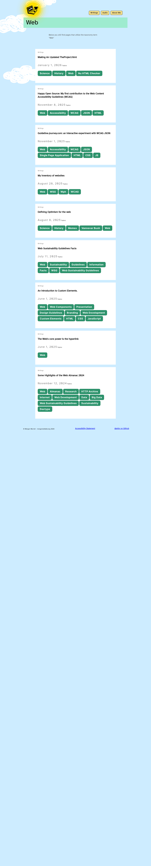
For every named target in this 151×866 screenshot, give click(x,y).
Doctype (45, 409)
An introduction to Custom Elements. (57, 291)
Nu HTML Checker (89, 73)
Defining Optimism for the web (54, 212)
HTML (98, 113)
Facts (43, 270)
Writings (94, 13)
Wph (63, 191)
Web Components (61, 306)
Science (45, 73)
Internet (45, 397)
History (58, 73)
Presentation (84, 306)
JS (96, 155)
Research (71, 391)
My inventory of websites (51, 175)
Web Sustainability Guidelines (80, 270)
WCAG (74, 113)
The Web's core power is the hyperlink (58, 339)
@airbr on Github (122, 429)
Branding (72, 312)
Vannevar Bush (91, 228)
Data (84, 397)
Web (71, 73)
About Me (116, 13)
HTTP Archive (89, 391)
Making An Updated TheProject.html (57, 57)
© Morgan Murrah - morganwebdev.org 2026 (38, 429)
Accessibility (58, 113)
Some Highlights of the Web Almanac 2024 (61, 375)
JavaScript (94, 318)
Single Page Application (54, 155)
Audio (105, 13)
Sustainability (58, 264)
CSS (88, 155)
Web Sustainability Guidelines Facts (57, 248)
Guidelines (78, 264)
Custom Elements (51, 318)
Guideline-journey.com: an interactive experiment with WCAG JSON (74, 133)
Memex (72, 228)
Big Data (97, 397)
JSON (86, 113)
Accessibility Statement (85, 429)
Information (96, 264)
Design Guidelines (51, 312)
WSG (53, 191)
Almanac (55, 391)
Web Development (94, 312)
